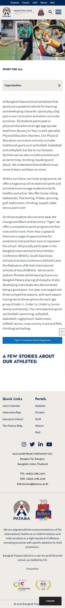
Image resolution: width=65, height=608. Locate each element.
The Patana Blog (12, 425)
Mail (52, 3)
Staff (35, 3)
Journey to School (13, 419)
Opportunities (13, 85)
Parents (25, 3)
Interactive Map (12, 412)
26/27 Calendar (11, 405)
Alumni (43, 3)
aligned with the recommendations (33, 529)
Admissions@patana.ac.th (32, 483)
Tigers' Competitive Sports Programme (32, 340)
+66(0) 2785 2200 (35, 473)
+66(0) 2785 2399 (35, 478)
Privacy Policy (32, 569)
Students (15, 3)
